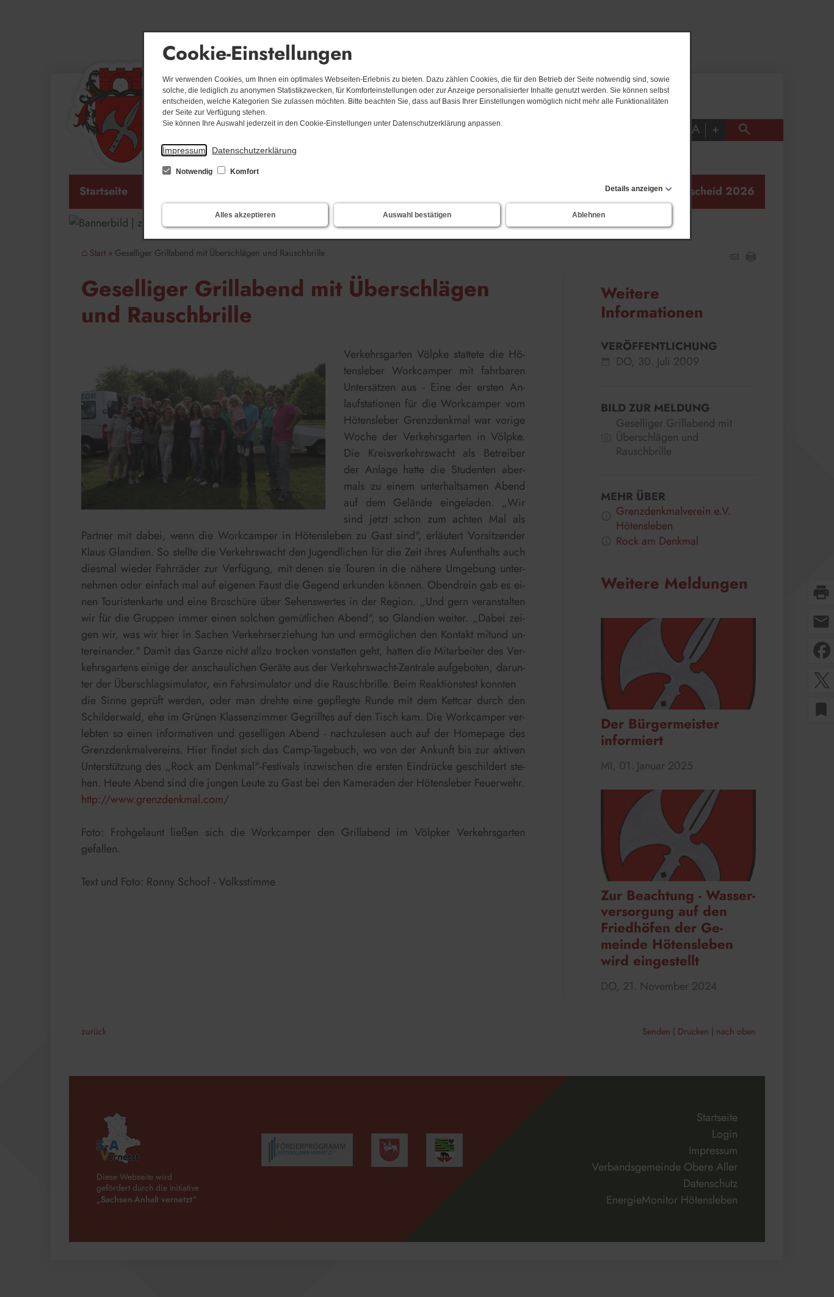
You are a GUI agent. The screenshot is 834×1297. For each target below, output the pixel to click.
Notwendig (194, 171)
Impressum (184, 150)
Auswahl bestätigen (417, 215)
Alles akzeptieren (245, 215)
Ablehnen (588, 215)
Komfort (243, 171)
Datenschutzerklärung (254, 150)
